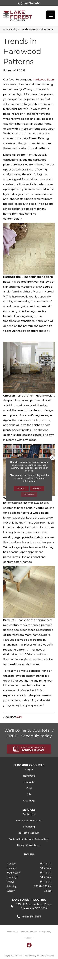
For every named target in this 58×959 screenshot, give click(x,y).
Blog (15, 29)
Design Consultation (29, 845)
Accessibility (12, 931)
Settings (29, 494)
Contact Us (29, 814)
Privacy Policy (45, 932)
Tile (29, 794)
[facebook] (29, 945)
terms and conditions (24, 478)
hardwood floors (44, 79)
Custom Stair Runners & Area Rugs (29, 839)
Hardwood (29, 775)
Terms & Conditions (28, 932)
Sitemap (29, 938)
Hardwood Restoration (29, 820)
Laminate (29, 782)
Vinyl (29, 788)
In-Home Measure (29, 832)
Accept (21, 488)
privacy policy (33, 475)
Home (6, 29)
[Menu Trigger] (50, 15)
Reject (37, 488)
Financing (29, 826)
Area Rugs (29, 800)
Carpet (29, 769)
